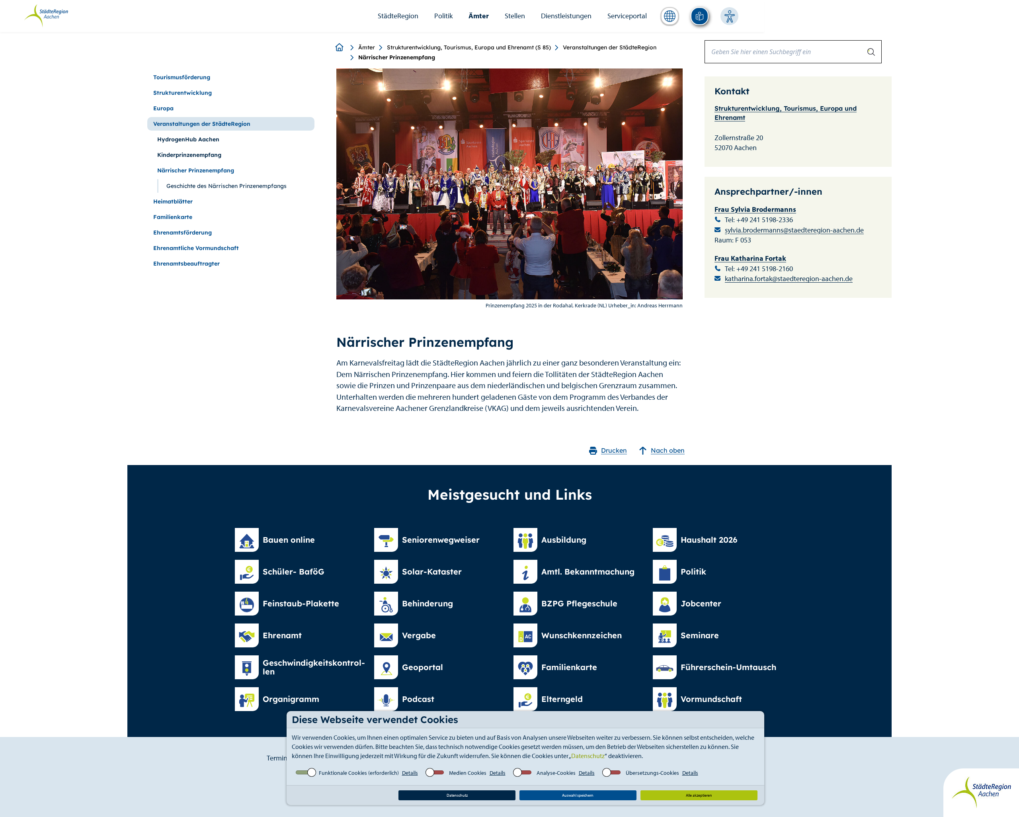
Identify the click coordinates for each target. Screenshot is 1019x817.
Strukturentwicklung (182, 92)
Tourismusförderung (181, 77)
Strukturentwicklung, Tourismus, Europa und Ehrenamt (785, 112)
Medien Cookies (467, 772)
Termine (279, 757)
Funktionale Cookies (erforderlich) (359, 772)
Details (410, 772)
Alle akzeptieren (699, 795)
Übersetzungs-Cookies (652, 772)
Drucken (614, 450)
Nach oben (668, 450)
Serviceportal (627, 15)
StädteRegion (398, 15)
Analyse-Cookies (556, 772)
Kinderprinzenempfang (189, 154)
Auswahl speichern (577, 795)
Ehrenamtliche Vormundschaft (196, 248)
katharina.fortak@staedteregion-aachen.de (789, 278)
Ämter (479, 15)
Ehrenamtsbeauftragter (186, 263)
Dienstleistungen (566, 15)
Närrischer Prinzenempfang (195, 170)
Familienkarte (172, 217)
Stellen (515, 15)
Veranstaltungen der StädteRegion (609, 47)
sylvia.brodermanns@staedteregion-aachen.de (794, 230)
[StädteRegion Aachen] (46, 15)
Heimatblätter (173, 201)
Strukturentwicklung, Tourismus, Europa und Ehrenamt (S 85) (469, 47)
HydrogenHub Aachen (188, 139)
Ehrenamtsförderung (182, 232)
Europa (163, 108)
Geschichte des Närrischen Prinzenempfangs (226, 186)
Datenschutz (588, 756)
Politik (443, 15)
